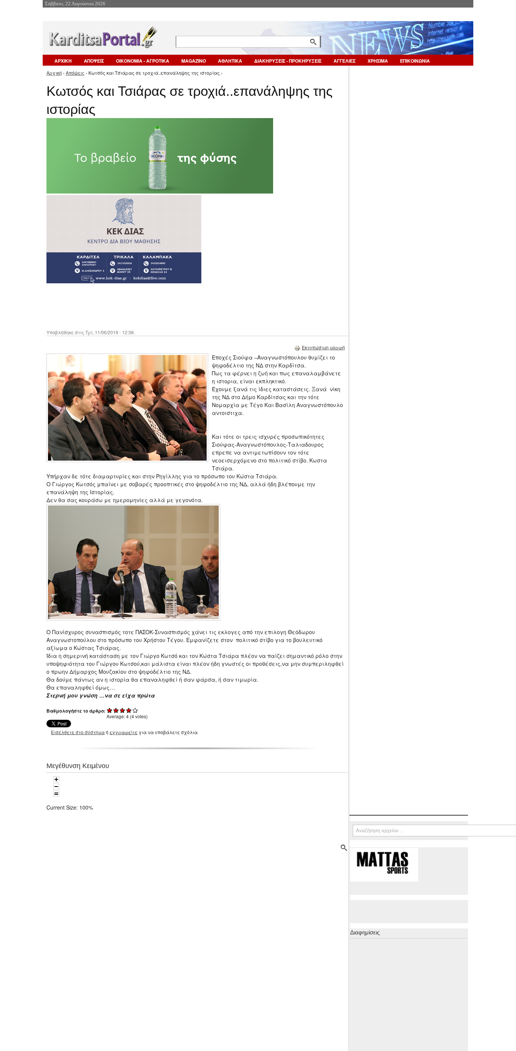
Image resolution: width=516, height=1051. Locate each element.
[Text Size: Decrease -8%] (56, 787)
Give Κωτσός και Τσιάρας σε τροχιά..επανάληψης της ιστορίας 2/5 (116, 710)
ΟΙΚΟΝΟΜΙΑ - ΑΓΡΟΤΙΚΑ (142, 60)
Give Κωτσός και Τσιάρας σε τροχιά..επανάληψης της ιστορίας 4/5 (129, 710)
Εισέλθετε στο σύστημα (78, 732)
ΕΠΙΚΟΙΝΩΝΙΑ (415, 60)
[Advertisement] (180, 305)
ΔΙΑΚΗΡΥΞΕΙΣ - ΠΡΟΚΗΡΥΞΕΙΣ (287, 60)
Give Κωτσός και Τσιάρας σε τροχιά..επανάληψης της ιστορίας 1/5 (110, 710)
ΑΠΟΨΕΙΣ (94, 60)
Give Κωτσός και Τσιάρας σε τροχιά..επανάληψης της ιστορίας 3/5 (122, 710)
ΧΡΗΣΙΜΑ (378, 60)
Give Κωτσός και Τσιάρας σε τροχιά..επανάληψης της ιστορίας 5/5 (135, 710)
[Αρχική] (103, 35)
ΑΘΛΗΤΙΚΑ (230, 60)
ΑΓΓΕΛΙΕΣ (344, 60)
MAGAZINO (193, 60)
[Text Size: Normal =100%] (56, 794)
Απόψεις (75, 72)
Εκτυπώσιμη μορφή (323, 347)
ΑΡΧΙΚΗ (63, 60)
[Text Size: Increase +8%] (56, 779)
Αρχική (54, 72)
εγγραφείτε (123, 732)
